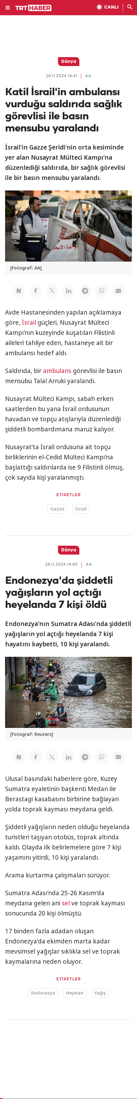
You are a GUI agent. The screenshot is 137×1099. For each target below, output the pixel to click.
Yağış (100, 993)
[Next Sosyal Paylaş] (18, 290)
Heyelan (74, 993)
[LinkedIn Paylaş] (68, 290)
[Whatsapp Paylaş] (101, 290)
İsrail (29, 322)
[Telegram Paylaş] (85, 290)
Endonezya (43, 993)
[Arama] (130, 7)
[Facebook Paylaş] (35, 290)
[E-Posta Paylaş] (118, 290)
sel (66, 903)
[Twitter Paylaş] (52, 290)
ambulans (57, 371)
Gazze (57, 509)
